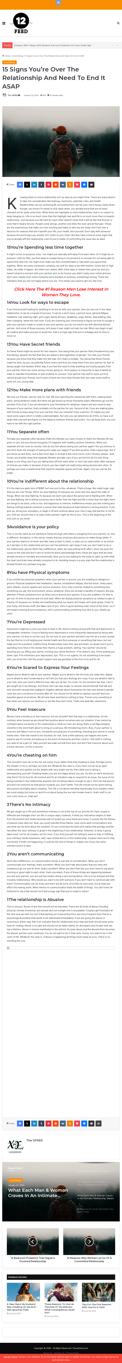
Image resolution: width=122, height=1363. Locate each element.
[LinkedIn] (34, 185)
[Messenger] (84, 185)
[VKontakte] (63, 185)
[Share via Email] (91, 185)
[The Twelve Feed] (21, 23)
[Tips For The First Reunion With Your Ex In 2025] (98, 1292)
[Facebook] (20, 185)
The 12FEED (13, 95)
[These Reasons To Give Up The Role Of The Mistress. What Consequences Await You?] (61, 1292)
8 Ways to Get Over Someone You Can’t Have (36, 1194)
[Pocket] (77, 185)
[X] (27, 185)
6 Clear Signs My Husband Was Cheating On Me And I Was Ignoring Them (21, 1307)
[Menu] (3, 24)
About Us (47, 1353)
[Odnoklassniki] (70, 185)
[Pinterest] (48, 185)
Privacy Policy (73, 1353)
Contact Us (59, 1353)
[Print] (98, 1123)
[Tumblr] (41, 185)
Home (7, 56)
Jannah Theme (10, 1357)
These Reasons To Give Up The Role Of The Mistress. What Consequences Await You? (59, 1308)
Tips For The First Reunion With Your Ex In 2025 (96, 1306)
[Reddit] (56, 185)
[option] (61, 1191)
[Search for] (118, 24)
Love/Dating (17, 56)
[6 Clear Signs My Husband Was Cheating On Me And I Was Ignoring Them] (23, 1292)
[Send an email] (19, 95)
